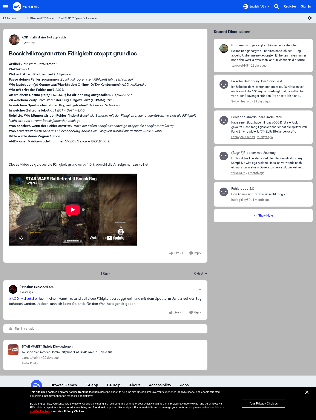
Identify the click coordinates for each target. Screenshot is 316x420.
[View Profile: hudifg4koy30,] (223, 192)
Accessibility (160, 385)
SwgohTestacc (241, 101)
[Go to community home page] (26, 6)
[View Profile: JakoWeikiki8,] (223, 48)
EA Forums (9, 18)
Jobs (184, 385)
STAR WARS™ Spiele (42, 18)
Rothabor (26, 287)
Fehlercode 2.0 (242, 188)
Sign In (306, 6)
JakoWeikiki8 (240, 65)
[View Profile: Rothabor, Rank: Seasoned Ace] (13, 289)
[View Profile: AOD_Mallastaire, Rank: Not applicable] (14, 39)
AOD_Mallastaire (34, 37)
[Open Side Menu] (6, 6)
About (134, 385)
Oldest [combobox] (200, 274)
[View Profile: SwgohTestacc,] (223, 84)
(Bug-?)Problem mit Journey (253, 153)
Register (290, 6)
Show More (265, 215)
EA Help (114, 385)
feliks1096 (238, 173)
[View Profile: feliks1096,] (223, 156)
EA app (92, 385)
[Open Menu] (310, 18)
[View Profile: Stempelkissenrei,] (223, 120)
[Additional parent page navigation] (23, 18)
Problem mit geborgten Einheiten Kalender (264, 45)
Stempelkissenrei (243, 137)
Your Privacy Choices (263, 403)
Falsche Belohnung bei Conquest (256, 81)
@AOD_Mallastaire (23, 298)
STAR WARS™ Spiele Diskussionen (78, 18)
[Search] (276, 6)
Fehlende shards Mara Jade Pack (256, 117)
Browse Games (64, 385)
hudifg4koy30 (240, 200)
